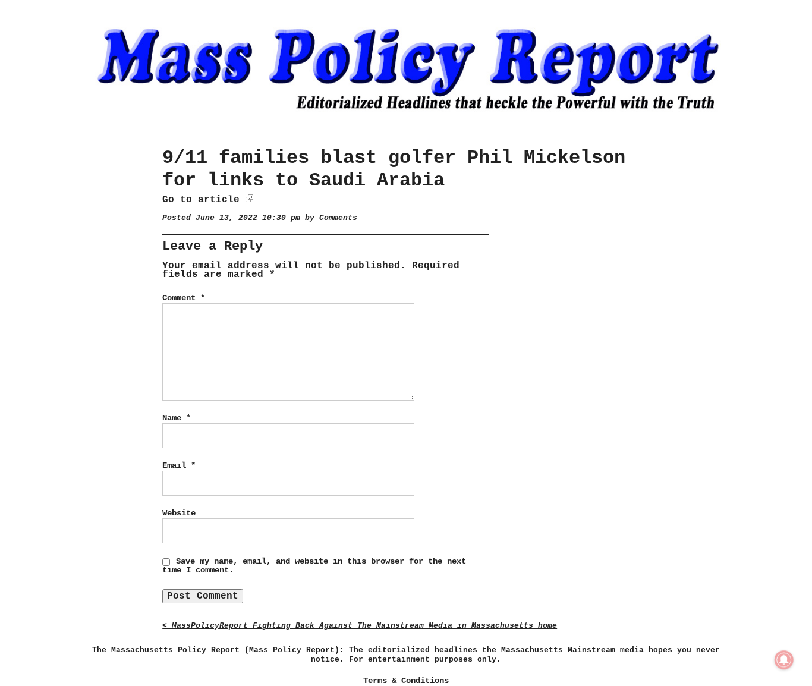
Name (176, 418)
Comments (338, 217)
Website (179, 513)
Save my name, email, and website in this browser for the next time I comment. (314, 565)
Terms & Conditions (406, 680)
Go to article (201, 199)
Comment (183, 298)
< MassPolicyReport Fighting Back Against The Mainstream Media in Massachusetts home (359, 625)
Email (179, 465)
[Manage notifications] (784, 659)
